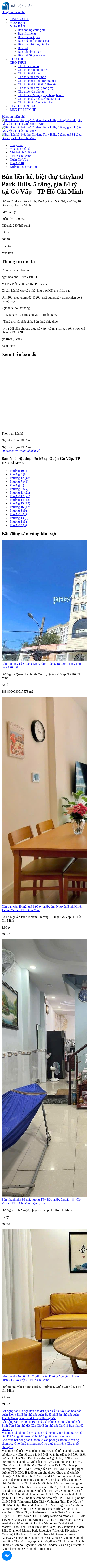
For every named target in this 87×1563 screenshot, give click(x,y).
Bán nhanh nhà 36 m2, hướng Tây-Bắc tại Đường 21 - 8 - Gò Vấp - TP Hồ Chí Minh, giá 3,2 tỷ (41, 1201)
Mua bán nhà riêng (43, 1432)
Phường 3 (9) (18, 510)
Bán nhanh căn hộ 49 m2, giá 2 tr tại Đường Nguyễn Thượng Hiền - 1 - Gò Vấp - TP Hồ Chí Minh (41, 1378)
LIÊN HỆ (16, 109)
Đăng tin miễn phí (13, 12)
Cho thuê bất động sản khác (35, 102)
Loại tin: (7, 246)
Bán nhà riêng (27, 33)
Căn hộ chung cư (67, 1432)
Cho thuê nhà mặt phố (32, 77)
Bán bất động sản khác (32, 55)
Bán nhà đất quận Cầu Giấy (46, 1411)
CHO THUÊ (18, 59)
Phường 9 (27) (19, 489)
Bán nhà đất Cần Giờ (28, 1425)
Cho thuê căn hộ (28, 66)
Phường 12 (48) (20, 478)
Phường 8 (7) (18, 514)
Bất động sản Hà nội (15, 1411)
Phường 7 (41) (19, 481)
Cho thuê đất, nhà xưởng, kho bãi (39, 98)
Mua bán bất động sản (16, 1432)
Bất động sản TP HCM (16, 1422)
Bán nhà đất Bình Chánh (48, 1422)
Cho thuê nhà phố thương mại (37, 80)
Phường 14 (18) (20, 499)
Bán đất (23, 48)
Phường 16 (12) (20, 507)
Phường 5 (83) (19, 474)
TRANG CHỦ (19, 19)
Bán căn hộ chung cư (31, 30)
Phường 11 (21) (20, 492)
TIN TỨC (16, 106)
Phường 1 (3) (18, 521)
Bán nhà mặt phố (29, 37)
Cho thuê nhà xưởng (27, 1443)
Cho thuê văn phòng (31, 91)
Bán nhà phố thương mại (34, 40)
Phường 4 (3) (18, 525)
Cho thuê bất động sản (16, 1440)
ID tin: (6, 232)
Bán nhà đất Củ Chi (55, 1425)
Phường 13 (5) (19, 518)
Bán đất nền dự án (29, 51)
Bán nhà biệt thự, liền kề (33, 44)
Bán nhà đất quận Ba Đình (38, 1414)
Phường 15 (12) (20, 503)
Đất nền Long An (59, 1436)
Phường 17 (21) (20, 496)
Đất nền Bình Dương (33, 1436)
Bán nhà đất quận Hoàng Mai (37, 1418)
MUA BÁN (17, 22)
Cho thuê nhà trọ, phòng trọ (35, 88)
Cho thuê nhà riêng (30, 73)
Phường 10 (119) (20, 470)
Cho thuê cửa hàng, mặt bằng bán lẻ (41, 95)
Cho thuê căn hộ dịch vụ (33, 69)
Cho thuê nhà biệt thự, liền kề (37, 84)
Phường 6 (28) (19, 485)
